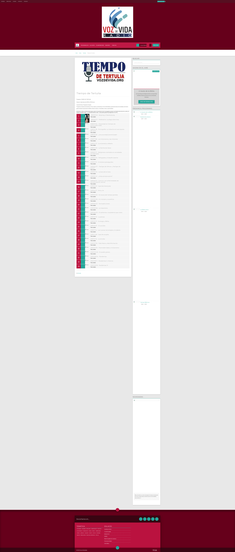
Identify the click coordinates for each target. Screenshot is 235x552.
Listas (80, 53)
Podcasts (26, 1)
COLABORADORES (100, 45)
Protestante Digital (108, 541)
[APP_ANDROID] (140, 519)
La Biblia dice (144, 209)
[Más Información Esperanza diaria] (137, 162)
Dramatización (94, 528)
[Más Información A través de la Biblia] (137, 113)
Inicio (77, 53)
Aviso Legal (9, 1)
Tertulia (84, 53)
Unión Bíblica (106, 543)
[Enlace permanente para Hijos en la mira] (146, 446)
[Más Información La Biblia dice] (137, 254)
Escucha (155, 45)
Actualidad (79, 528)
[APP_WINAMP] (153, 519)
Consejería (84, 528)
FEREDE (105, 536)
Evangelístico (85, 530)
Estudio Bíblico (79, 530)
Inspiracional (98, 530)
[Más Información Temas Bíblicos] (137, 347)
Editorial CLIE (106, 534)
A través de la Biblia (146, 112)
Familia (90, 530)
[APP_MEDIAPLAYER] (157, 519)
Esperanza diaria (145, 117)
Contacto (20, 1)
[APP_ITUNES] (148, 519)
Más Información (146, 101)
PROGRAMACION (85, 45)
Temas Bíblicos (145, 302)
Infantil (93, 530)
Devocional (88, 528)
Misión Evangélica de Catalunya (110, 538)
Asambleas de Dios (108, 529)
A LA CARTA (92, 45)
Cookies (14, 1)
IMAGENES (107, 45)
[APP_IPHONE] (145, 519)
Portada (3, 1)
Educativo (99, 528)
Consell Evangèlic (107, 531)
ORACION (114, 45)
